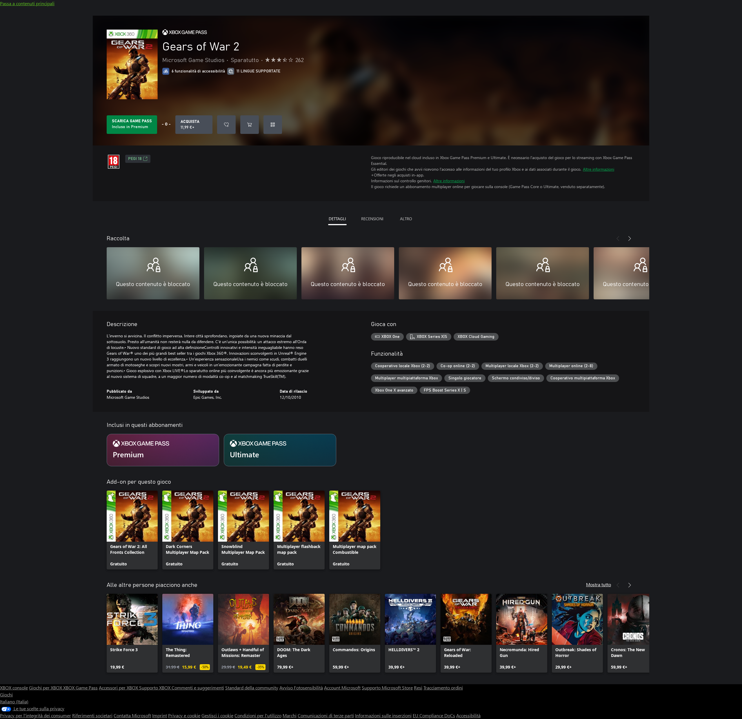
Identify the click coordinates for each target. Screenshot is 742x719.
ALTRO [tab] (406, 218)
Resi (418, 688)
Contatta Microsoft (132, 715)
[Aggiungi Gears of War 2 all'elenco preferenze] (226, 124)
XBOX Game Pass (80, 688)
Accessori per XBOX (119, 688)
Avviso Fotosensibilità (301, 688)
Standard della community (251, 688)
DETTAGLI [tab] (337, 218)
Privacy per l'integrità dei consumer (35, 715)
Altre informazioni (598, 169)
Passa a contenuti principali (27, 3)
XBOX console (14, 688)
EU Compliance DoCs (434, 715)
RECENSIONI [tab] (372, 218)
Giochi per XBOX (46, 688)
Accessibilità (468, 715)
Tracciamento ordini (443, 688)
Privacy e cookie (184, 715)
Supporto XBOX (155, 688)
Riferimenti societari (92, 715)
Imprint (159, 715)
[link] (132, 530)
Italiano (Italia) (14, 701)
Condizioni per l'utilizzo (257, 715)
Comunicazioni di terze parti (326, 715)
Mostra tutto (598, 584)
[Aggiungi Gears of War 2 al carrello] (249, 124)
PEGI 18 (135, 159)
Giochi (6, 694)
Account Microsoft (342, 688)
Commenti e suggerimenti (198, 688)
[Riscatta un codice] (272, 124)
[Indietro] (618, 238)
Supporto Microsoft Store (387, 688)
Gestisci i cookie (217, 715)
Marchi (290, 715)
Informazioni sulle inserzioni (383, 715)
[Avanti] (629, 238)
